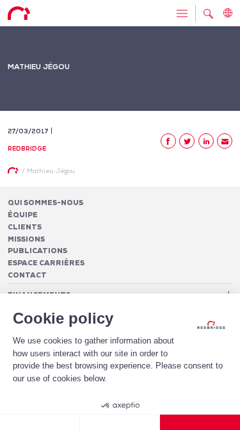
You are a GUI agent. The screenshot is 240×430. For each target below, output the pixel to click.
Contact (27, 274)
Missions (26, 239)
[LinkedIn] (206, 141)
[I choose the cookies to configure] (120, 422)
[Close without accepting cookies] (40, 422)
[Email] (224, 141)
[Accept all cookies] (200, 422)
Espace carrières (46, 262)
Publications (37, 250)
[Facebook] (168, 141)
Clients (25, 226)
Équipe (23, 214)
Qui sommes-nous (45, 202)
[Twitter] (187, 141)
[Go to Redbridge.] (13, 170)
